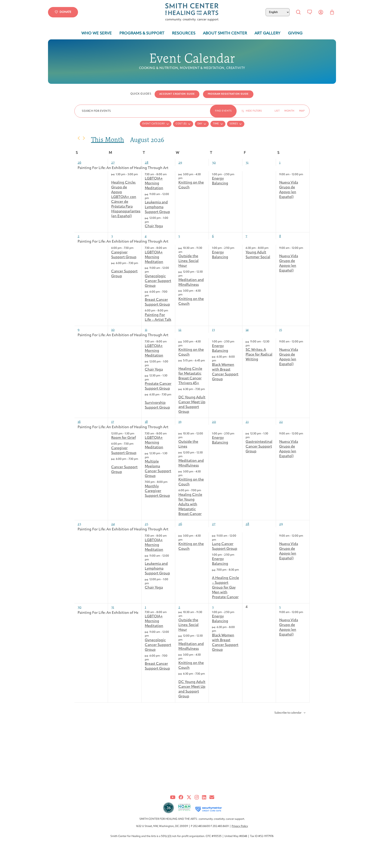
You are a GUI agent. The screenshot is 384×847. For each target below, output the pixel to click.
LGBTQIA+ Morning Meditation (154, 183)
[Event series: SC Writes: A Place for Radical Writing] (251, 345)
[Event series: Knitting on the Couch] (184, 178)
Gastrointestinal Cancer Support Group (259, 446)
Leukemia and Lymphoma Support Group (157, 207)
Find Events (223, 111)
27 (113, 162)
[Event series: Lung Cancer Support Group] (218, 539)
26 (79, 162)
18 (146, 421)
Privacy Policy (240, 826)
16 (79, 421)
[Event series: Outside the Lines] (184, 437)
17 (112, 421)
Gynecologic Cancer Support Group (158, 281)
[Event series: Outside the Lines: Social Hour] (184, 252)
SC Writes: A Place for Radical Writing (259, 354)
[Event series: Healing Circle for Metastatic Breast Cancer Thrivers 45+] (179, 364)
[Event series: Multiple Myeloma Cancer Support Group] (151, 457)
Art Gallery (267, 33)
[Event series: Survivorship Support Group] (146, 398)
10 (113, 329)
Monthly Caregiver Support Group (157, 491)
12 (179, 329)
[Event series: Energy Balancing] (236, 174)
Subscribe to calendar (287, 712)
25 (146, 523)
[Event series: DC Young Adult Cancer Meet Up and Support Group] (179, 393)
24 (113, 523)
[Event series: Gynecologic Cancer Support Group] (151, 271)
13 (213, 329)
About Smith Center (225, 33)
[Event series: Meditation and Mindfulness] (184, 275)
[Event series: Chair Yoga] (151, 222)
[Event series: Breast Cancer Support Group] (151, 295)
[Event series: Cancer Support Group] (112, 267)
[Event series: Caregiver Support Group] (135, 248)
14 (247, 329)
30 (214, 162)
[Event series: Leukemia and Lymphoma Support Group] (151, 198)
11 (146, 329)
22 (281, 421)
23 (79, 523)
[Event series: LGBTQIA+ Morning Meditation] (168, 174)
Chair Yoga (154, 226)
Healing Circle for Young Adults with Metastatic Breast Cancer (190, 504)
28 (146, 162)
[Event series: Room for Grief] (136, 433)
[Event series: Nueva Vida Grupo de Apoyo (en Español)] (280, 178)
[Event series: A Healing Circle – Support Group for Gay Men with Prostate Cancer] (213, 573)
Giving (295, 33)
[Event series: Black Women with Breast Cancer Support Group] (218, 360)
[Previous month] (79, 138)
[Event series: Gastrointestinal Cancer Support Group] (251, 437)
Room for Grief (123, 438)
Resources (183, 33)
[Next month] (84, 138)
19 (179, 421)
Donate (65, 12)
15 (280, 329)
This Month (107, 139)
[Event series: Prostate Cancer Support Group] (151, 379)
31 (247, 162)
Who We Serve (96, 33)
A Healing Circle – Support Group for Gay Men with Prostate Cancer (225, 587)
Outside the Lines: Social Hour (188, 261)
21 (247, 421)
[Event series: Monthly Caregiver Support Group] (169, 482)
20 (214, 421)
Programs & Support (141, 33)
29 (180, 162)
